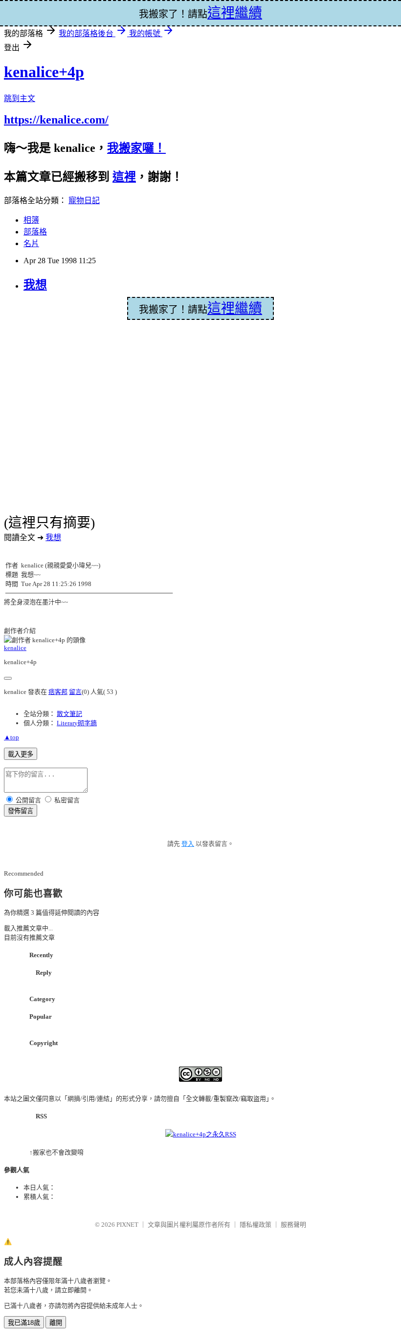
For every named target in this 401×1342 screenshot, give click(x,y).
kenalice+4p (44, 72)
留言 (75, 691)
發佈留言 (20, 811)
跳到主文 (19, 98)
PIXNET (127, 1224)
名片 (31, 243)
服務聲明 (293, 1224)
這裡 (124, 176)
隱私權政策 (255, 1224)
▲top (11, 737)
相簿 (31, 220)
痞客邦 (57, 691)
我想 (35, 284)
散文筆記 (69, 713)
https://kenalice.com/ (56, 119)
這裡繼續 (234, 308)
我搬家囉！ (136, 148)
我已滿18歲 (24, 1322)
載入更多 (20, 754)
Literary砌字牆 (77, 723)
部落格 (35, 232)
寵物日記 (84, 200)
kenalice (15, 647)
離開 (55, 1322)
